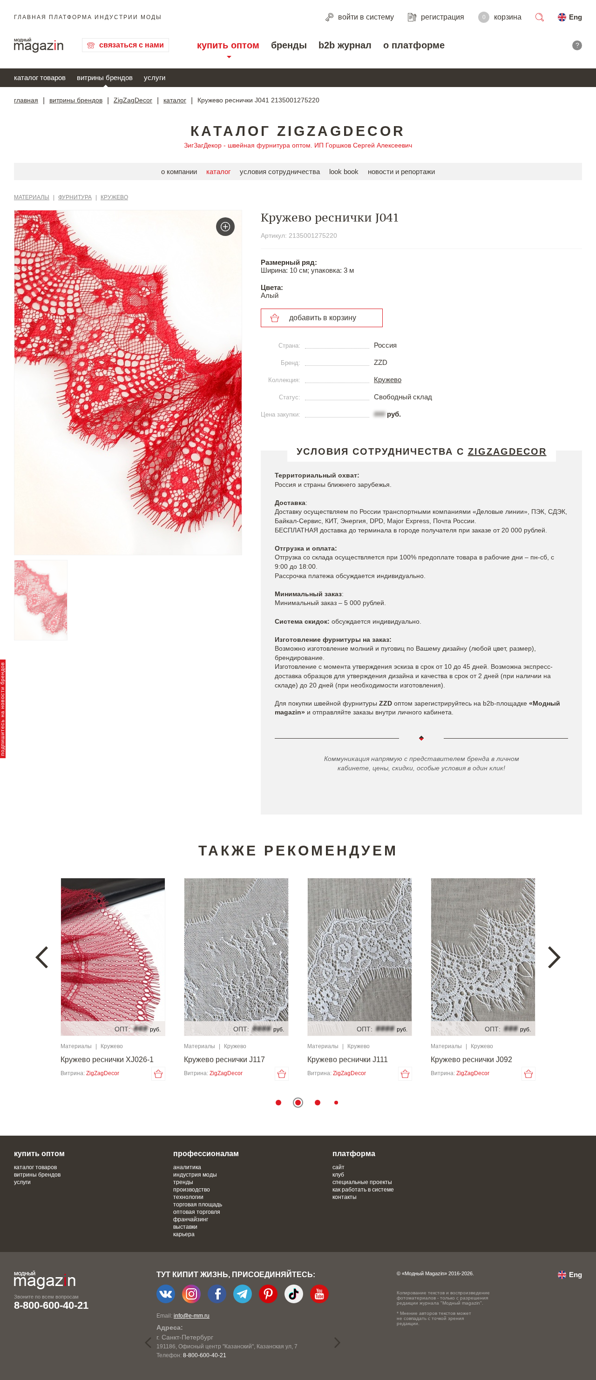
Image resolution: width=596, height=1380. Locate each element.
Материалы (31, 197)
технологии (188, 1197)
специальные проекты (362, 1182)
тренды (183, 1182)
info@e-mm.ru (192, 1316)
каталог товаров (40, 77)
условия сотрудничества (280, 171)
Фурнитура (75, 197)
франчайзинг (190, 1219)
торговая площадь (197, 1204)
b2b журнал (345, 45)
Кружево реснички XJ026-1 (107, 1060)
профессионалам (206, 1154)
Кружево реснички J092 (471, 1060)
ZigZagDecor (133, 100)
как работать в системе (363, 1189)
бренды (289, 45)
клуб (338, 1174)
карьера (184, 1234)
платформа (353, 1154)
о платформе (414, 45)
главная (26, 100)
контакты (344, 1197)
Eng (575, 17)
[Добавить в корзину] (158, 1074)
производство (191, 1189)
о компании (179, 171)
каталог (174, 100)
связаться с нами (131, 45)
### (379, 414)
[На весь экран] (225, 226)
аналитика (187, 1167)
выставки (185, 1227)
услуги (154, 77)
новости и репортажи (401, 171)
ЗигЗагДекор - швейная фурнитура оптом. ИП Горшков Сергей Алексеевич (298, 145)
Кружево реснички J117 (224, 1060)
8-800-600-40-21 (51, 1305)
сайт (338, 1167)
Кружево (114, 197)
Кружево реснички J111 (347, 1060)
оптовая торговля (196, 1212)
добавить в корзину (322, 318)
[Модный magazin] (38, 45)
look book (344, 171)
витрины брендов (105, 77)
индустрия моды (195, 1174)
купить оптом (228, 45)
